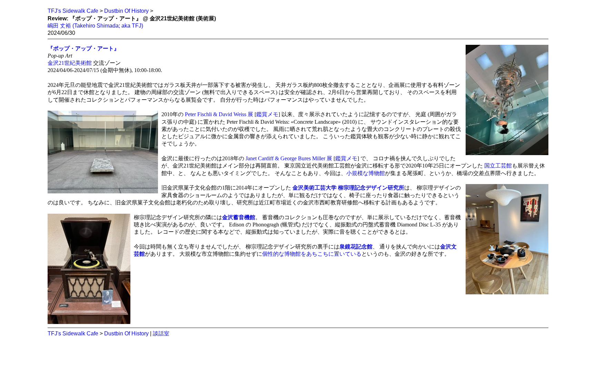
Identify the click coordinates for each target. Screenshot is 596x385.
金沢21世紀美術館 (70, 63)
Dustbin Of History (126, 11)
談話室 (161, 333)
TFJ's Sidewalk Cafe (73, 11)
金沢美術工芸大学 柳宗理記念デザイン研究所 (348, 188)
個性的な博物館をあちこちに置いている (311, 254)
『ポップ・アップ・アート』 (83, 48)
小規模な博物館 (365, 173)
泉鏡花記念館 (355, 247)
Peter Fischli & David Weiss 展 (219, 114)
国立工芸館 (498, 166)
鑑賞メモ (267, 114)
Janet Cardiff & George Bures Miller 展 (289, 158)
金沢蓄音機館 (238, 217)
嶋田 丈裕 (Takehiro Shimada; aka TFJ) (95, 26)
